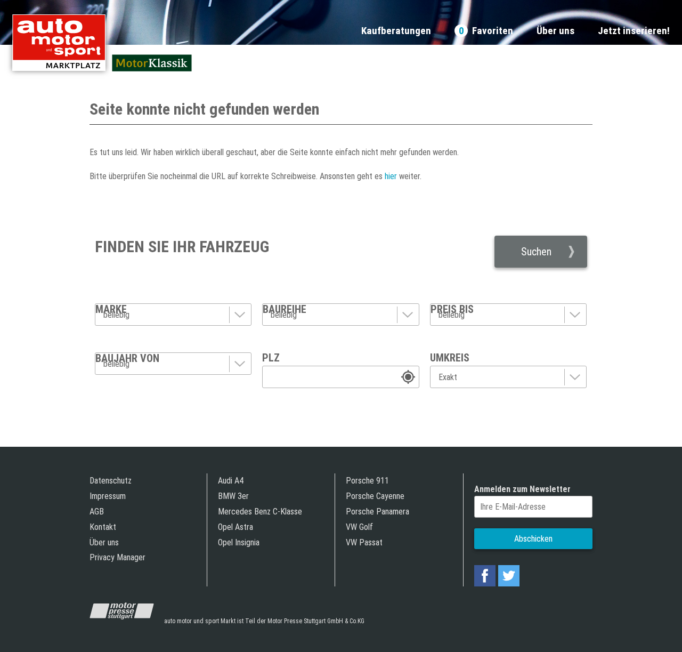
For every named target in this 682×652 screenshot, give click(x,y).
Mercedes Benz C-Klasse (260, 511)
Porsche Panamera (377, 511)
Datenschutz (111, 481)
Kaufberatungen (396, 31)
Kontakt (103, 527)
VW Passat (364, 542)
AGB (97, 511)
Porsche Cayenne (375, 496)
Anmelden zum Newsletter (522, 489)
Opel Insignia (238, 542)
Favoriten (486, 31)
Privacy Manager (117, 557)
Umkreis (449, 357)
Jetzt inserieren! (634, 31)
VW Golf (359, 527)
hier (390, 176)
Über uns (555, 31)
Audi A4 (230, 481)
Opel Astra (235, 527)
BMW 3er (233, 496)
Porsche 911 (367, 481)
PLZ (271, 357)
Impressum (108, 496)
